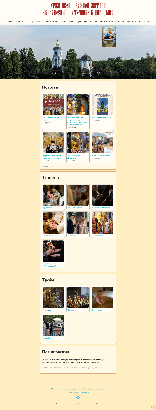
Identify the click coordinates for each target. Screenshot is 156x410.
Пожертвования (107, 21)
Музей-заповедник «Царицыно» (78, 392)
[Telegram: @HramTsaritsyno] (78, 398)
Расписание (22, 21)
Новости (10, 21)
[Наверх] (153, 407)
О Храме (145, 21)
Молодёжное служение (126, 21)
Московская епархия (75, 389)
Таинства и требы (51, 21)
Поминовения (67, 21)
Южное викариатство (58, 389)
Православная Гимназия (87, 21)
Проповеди (35, 21)
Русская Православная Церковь (94, 389)
